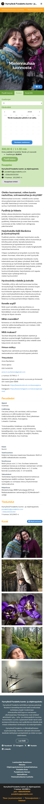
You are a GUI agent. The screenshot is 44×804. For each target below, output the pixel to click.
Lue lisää (22, 741)
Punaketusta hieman (22, 772)
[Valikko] (41, 3)
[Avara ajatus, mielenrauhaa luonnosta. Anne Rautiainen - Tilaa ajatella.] (22, 677)
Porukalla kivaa (22, 770)
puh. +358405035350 (22, 791)
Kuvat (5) (28, 93)
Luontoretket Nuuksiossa (22, 762)
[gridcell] (5, 119)
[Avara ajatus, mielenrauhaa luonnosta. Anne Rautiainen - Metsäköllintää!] (22, 643)
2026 (30, 112)
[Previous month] (5, 111)
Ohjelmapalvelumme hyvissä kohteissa (22, 767)
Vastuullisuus (22, 774)
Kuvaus (19, 93)
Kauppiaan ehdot (11, 182)
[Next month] (39, 111)
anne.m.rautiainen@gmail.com (13, 372)
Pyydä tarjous (7, 93)
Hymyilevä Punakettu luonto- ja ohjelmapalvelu (22, 701)
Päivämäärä (6, 107)
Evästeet (22, 800)
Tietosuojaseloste (31, 798)
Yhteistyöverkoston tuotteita (13, 10)
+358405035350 (8, 512)
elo (14, 112)
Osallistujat (6, 99)
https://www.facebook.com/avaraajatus (25, 385)
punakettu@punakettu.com (12, 509)
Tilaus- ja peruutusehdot (12, 798)
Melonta (22, 765)
